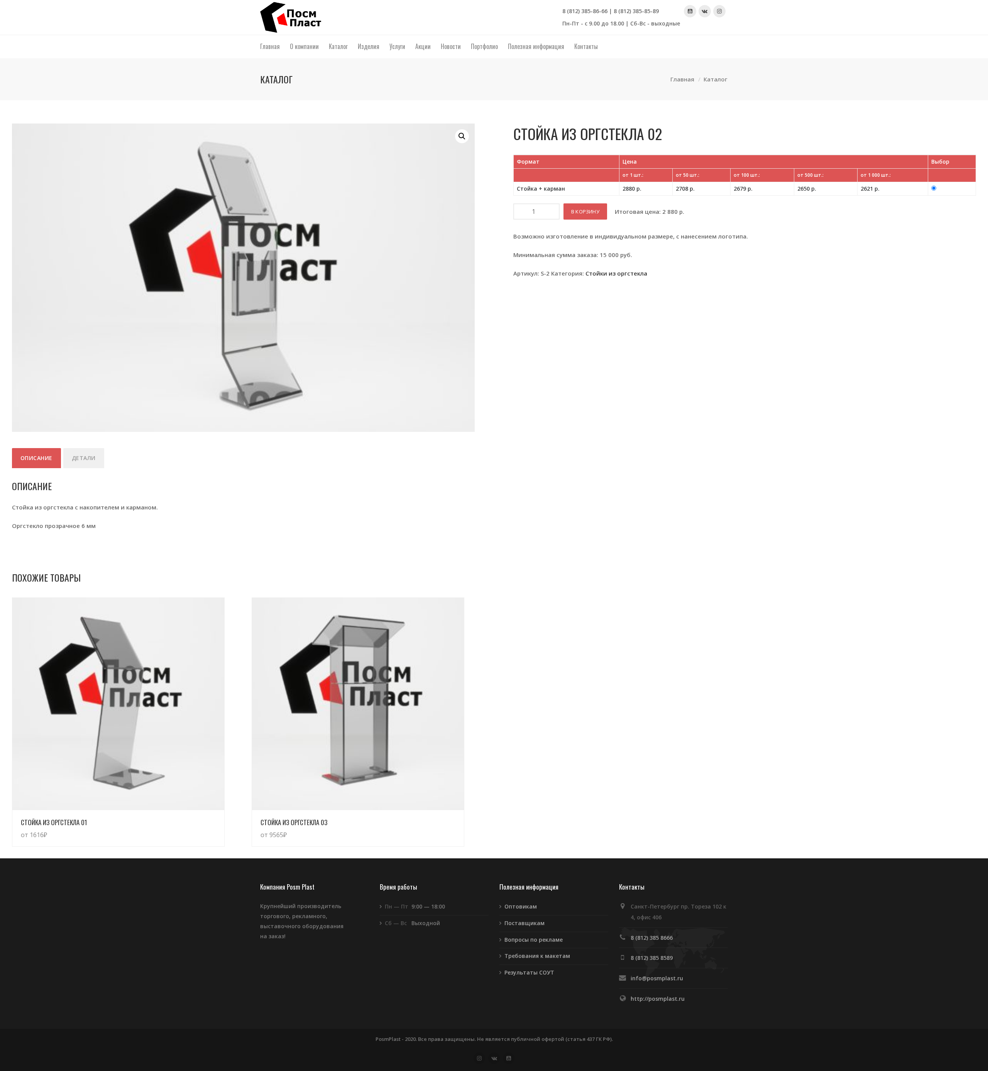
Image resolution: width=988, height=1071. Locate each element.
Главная (682, 79)
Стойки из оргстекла (616, 273)
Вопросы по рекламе (533, 939)
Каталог (715, 79)
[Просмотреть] (118, 704)
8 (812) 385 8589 (652, 957)
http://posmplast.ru (658, 998)
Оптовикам (520, 906)
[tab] (36, 458)
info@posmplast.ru (657, 978)
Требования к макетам (537, 955)
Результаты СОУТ (529, 972)
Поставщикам (524, 923)
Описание (36, 458)
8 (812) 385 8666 (652, 937)
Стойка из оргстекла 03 (294, 822)
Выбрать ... (201, 827)
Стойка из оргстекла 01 (54, 822)
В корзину (585, 211)
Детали (84, 458)
